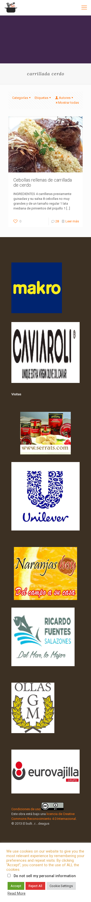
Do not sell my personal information (45, 876)
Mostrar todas (68, 102)
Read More (17, 893)
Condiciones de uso (26, 809)
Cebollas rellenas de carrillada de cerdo (42, 182)
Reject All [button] (35, 886)
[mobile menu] (84, 7)
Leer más (72, 221)
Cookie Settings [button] (61, 886)
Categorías (20, 98)
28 (57, 221)
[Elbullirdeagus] (11, 7)
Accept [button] (16, 886)
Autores (65, 98)
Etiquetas (41, 98)
